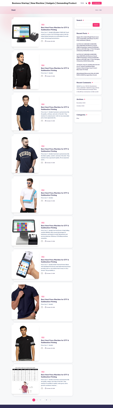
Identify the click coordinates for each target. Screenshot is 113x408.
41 (46, 400)
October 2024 (80, 106)
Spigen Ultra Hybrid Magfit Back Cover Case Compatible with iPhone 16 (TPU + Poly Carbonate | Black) (88, 38)
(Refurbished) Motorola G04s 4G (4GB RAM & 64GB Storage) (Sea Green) (88, 74)
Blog (43, 24)
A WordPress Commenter (83, 91)
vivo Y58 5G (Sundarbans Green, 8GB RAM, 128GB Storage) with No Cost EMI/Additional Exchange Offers (88, 87)
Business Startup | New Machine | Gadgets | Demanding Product (44, 3)
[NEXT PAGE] (50, 400)
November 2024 (81, 103)
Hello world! (95, 91)
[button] (97, 3)
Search (79, 20)
